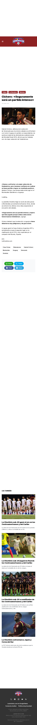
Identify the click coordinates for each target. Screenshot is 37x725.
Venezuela (24, 250)
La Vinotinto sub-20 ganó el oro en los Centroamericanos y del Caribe (18, 523)
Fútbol (5, 92)
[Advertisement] (18, 18)
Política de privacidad (25, 706)
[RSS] (26, 699)
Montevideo (6, 250)
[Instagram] (18, 699)
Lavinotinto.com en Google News (17, 703)
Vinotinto (5, 253)
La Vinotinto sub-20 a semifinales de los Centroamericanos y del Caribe (18, 600)
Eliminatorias (17, 247)
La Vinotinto (13, 92)
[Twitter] (11, 699)
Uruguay (15, 250)
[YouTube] (22, 699)
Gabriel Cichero (28, 247)
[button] (3, 41)
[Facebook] (14, 699)
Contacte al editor (11, 706)
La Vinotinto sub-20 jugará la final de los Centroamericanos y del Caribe (18, 562)
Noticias (22, 92)
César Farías (6, 247)
